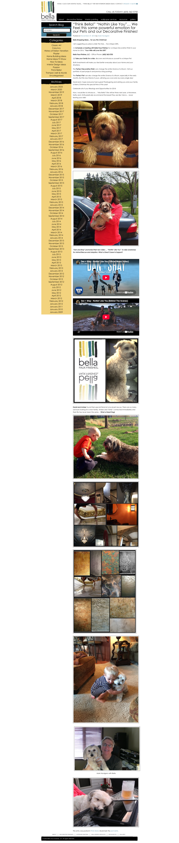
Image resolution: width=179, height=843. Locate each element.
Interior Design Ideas (56, 64)
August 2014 (56, 218)
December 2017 (56, 108)
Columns (56, 48)
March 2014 (56, 232)
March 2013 (56, 265)
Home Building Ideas (56, 56)
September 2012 (56, 282)
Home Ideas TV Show (56, 59)
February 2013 (56, 268)
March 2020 (56, 89)
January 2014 (56, 238)
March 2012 (56, 298)
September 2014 (56, 216)
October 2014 (56, 213)
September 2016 (56, 150)
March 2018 (56, 100)
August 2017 (56, 119)
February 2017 (56, 136)
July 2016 (56, 155)
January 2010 (56, 309)
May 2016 (56, 161)
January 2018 (56, 106)
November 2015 (56, 177)
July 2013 (56, 254)
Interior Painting (91, 19)
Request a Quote (130, 3)
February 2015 (56, 202)
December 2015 (56, 174)
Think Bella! (56, 70)
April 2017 (56, 130)
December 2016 (56, 141)
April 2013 (56, 262)
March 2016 (56, 166)
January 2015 (56, 205)
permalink (114, 831)
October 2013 (56, 246)
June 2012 (56, 290)
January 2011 (56, 306)
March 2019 (56, 95)
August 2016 (56, 152)
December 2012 (56, 273)
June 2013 (56, 257)
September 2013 (56, 249)
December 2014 (56, 207)
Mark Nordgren (103, 36)
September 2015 (56, 183)
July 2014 (56, 221)
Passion (56, 67)
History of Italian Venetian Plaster (56, 52)
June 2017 (56, 125)
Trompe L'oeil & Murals (56, 73)
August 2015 (56, 185)
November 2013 (56, 243)
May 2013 (56, 260)
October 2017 (56, 114)
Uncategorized (56, 75)
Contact (119, 3)
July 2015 (56, 188)
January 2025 (56, 86)
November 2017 (56, 111)
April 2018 (56, 98)
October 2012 (56, 279)
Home (59, 3)
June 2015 (56, 191)
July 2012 (56, 287)
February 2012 (56, 301)
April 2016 (56, 163)
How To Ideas (56, 62)
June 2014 (56, 224)
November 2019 (56, 92)
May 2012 (56, 293)
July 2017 (56, 122)
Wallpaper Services (109, 19)
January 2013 (56, 271)
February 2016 (56, 169)
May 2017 (56, 128)
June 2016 (56, 158)
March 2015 (56, 199)
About (61, 19)
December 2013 (56, 240)
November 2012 (56, 276)
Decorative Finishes (74, 19)
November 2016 (56, 144)
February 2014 (56, 235)
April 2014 (56, 229)
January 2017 (56, 139)
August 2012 (56, 284)
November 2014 (56, 210)
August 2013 (56, 251)
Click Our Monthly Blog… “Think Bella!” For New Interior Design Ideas (88, 3)
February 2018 (56, 103)
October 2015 (56, 180)
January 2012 (56, 304)
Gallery (133, 19)
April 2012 (56, 295)
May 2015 (56, 194)
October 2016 (56, 147)
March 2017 (56, 133)
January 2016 (56, 172)
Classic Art (56, 45)
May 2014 (56, 227)
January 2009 (56, 312)
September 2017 (56, 117)
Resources (123, 19)
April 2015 (56, 196)
